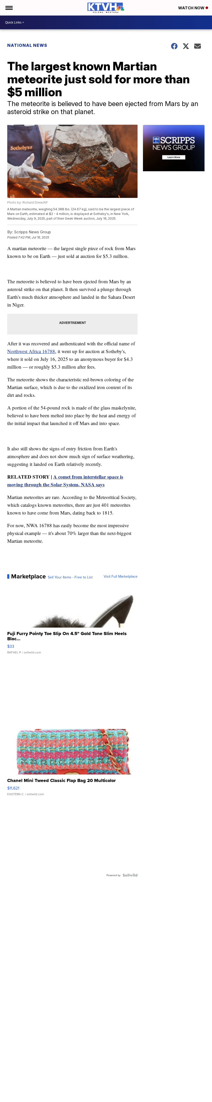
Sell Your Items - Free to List (70, 577)
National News (27, 45)
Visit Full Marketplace (121, 576)
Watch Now (192, 7)
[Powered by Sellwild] (130, 875)
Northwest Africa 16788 (31, 351)
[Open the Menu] (8, 8)
